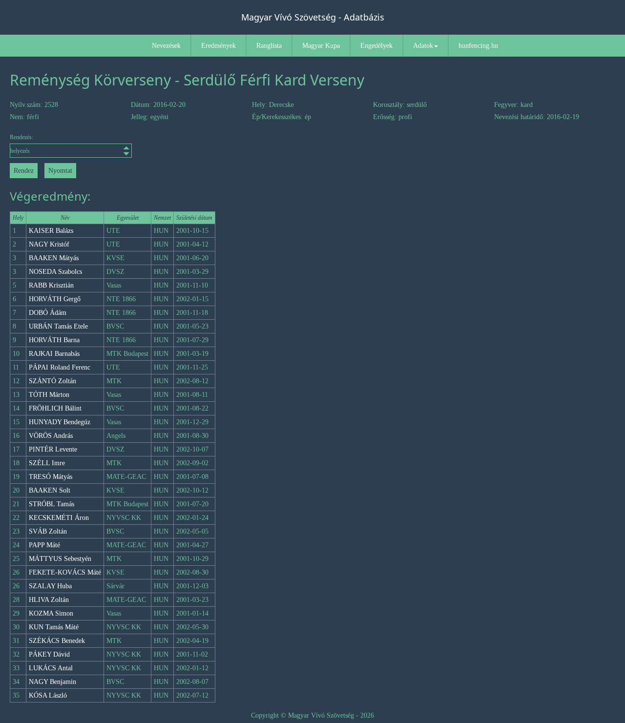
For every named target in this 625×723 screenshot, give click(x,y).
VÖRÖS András (51, 435)
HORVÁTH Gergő (55, 299)
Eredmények (218, 45)
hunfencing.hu (478, 45)
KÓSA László (48, 695)
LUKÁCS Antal (51, 668)
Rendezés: (21, 137)
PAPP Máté (44, 545)
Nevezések (166, 45)
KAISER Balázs (51, 230)
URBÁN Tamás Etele (58, 326)
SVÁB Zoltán (48, 531)
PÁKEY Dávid (49, 654)
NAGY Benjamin (52, 681)
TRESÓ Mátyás (50, 476)
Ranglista (269, 45)
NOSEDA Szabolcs (55, 271)
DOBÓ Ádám (47, 312)
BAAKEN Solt (49, 490)
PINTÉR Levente (53, 449)
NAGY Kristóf (49, 244)
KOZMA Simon (51, 613)
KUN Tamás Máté (54, 627)
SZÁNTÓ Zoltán (52, 381)
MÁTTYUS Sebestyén (60, 558)
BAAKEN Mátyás (54, 258)
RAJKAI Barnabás (54, 353)
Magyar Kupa (321, 45)
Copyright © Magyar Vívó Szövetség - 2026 (312, 715)
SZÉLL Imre (47, 463)
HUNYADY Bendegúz (59, 422)
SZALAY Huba (50, 586)
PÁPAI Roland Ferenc (59, 367)
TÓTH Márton (49, 394)
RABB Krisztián (51, 285)
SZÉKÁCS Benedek (57, 640)
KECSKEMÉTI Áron (59, 517)
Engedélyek (376, 45)
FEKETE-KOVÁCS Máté (65, 572)
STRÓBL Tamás (51, 504)
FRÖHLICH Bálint (55, 408)
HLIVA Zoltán (49, 599)
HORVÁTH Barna (54, 340)
